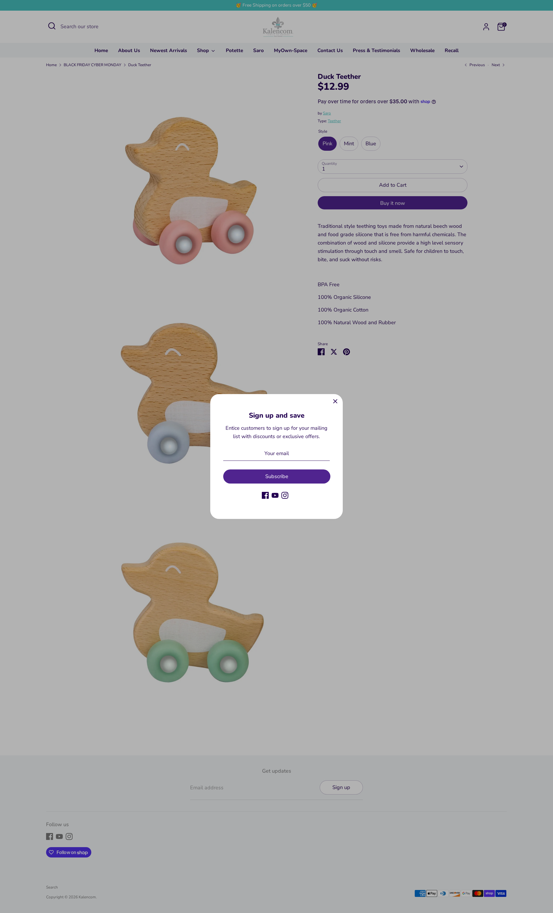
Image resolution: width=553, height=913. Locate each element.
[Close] (335, 401)
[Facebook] (265, 495)
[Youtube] (275, 495)
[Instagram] (284, 495)
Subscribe (276, 476)
